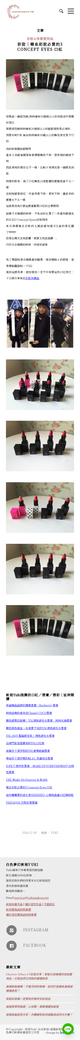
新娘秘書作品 (14, 904)
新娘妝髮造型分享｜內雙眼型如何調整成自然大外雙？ (39, 1015)
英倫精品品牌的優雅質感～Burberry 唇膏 (32, 705)
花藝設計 (49, 904)
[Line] (68, 1029)
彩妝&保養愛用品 (40, 38)
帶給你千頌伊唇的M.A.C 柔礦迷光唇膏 (29, 758)
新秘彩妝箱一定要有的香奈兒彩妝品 (28, 999)
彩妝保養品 (32, 278)
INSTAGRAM (36, 929)
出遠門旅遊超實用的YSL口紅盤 (25, 743)
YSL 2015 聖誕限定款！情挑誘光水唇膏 (30, 736)
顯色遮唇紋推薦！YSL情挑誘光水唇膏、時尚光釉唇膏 (39, 720)
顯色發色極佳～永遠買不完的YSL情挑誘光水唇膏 (36, 728)
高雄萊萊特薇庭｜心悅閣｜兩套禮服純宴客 (32, 1006)
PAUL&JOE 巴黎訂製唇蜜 (22, 802)
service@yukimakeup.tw (32, 898)
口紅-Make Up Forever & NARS (27, 780)
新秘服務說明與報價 (18, 909)
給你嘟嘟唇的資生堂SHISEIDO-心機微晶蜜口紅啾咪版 (40, 795)
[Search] (59, 8)
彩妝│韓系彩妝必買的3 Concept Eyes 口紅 (40, 46)
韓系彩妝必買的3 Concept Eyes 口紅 (29, 787)
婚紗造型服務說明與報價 (21, 915)
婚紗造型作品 (33, 904)
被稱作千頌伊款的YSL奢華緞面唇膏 (28, 751)
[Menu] (68, 8)
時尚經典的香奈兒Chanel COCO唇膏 (29, 713)
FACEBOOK (34, 945)
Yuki (54, 832)
